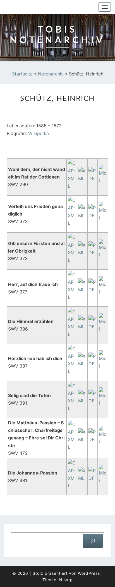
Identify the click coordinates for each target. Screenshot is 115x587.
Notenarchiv (51, 74)
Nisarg (66, 579)
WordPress (89, 573)
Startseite (22, 74)
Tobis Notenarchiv (34, 7)
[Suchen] (93, 540)
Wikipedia (38, 133)
